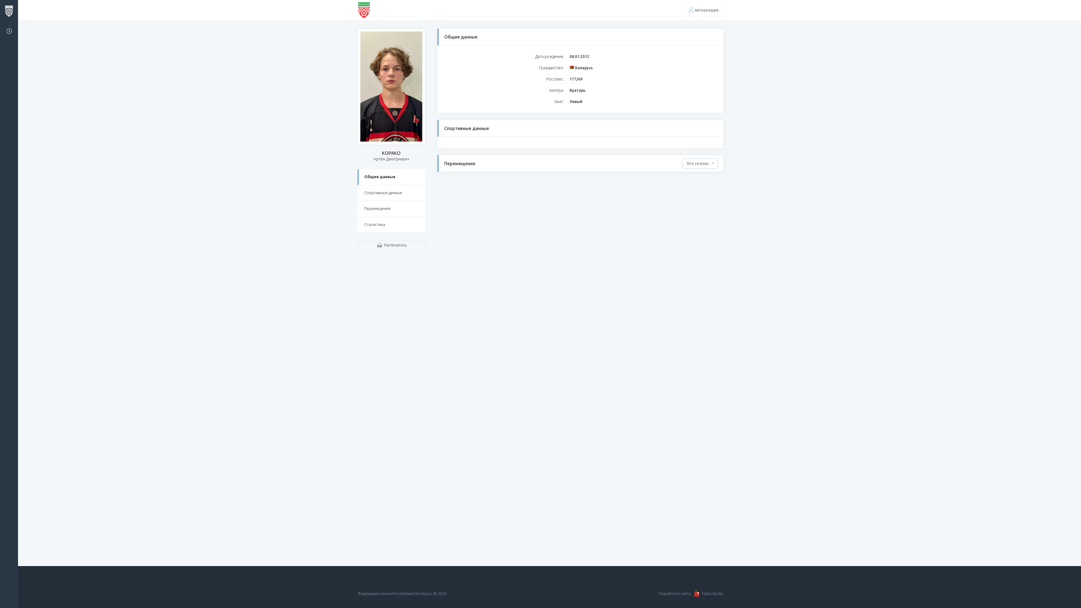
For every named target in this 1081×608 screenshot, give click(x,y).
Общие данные (380, 177)
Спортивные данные (383, 193)
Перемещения (377, 208)
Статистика (374, 224)
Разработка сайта (674, 593)
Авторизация (706, 10)
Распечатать (395, 245)
